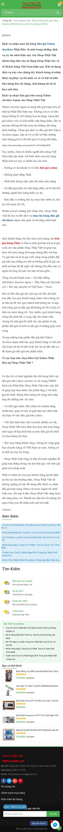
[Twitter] (9, 780)
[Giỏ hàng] (59, 5)
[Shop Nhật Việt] (31, 5)
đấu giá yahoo (48, 167)
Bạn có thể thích (12, 665)
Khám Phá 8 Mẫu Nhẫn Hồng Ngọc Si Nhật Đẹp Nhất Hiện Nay (30, 560)
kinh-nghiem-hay (22, 20)
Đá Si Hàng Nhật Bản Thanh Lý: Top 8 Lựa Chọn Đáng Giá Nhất (31, 532)
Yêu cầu (53, 814)
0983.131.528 (18, 770)
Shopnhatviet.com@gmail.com (22, 774)
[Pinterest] (20, 780)
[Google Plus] (14, 780)
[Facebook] (3, 780)
